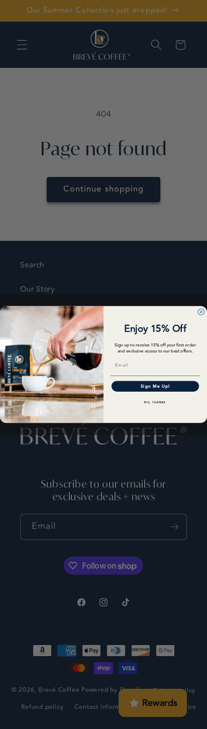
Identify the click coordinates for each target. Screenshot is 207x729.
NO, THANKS (155, 402)
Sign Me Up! (155, 386)
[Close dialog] (201, 312)
